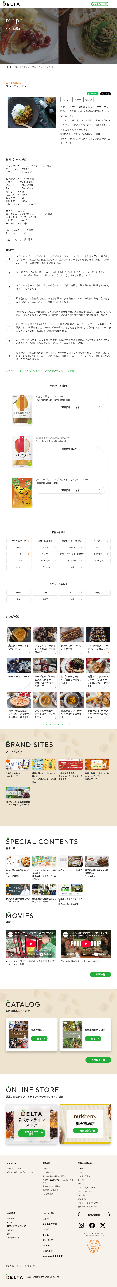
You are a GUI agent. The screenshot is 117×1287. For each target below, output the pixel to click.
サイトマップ (29, 1266)
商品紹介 (47, 1163)
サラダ (19, 593)
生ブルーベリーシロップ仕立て (72, 554)
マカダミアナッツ (19, 541)
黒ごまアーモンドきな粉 (71, 541)
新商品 (45, 1168)
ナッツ (19, 554)
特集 (16, 67)
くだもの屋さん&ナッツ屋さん (54, 1176)
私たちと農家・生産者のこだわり (20, 1172)
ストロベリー (98, 561)
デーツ (45, 547)
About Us (11, 1163)
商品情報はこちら (70, 407)
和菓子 (98, 593)
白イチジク (98, 554)
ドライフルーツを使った (32, 371)
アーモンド (98, 541)
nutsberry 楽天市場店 (53, 1256)
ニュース (47, 1218)
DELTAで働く (49, 1213)
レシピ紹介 (25, 67)
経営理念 (10, 1218)
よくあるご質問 (50, 1224)
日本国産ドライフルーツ (87, 1207)
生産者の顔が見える (50, 1190)
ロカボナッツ (48, 1172)
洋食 (45, 593)
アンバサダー (49, 1240)
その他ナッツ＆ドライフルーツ (90, 1203)
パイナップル (45, 561)
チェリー (19, 567)
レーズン (98, 547)
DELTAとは (11, 1222)
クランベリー (45, 554)
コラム (46, 1235)
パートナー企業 (13, 1238)
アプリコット (45, 567)
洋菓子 (45, 599)
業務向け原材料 (85, 1163)
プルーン (71, 547)
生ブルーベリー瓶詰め (51, 1186)
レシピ (46, 1229)
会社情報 (11, 1213)
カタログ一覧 (98, 1059)
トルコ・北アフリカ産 (86, 1188)
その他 (50, 371)
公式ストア (48, 1251)
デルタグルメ (48, 1194)
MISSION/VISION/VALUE (16, 1226)
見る (39, 1038)
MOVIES (47, 1245)
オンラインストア (100, 4)
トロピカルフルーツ (86, 1191)
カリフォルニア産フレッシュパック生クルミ (58, 1181)
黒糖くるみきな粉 (45, 541)
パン (71, 593)
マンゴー (60, 371)
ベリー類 (81, 1195)
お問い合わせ (94, 1214)
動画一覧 (100, 974)
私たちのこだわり (14, 1168)
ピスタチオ (71, 561)
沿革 (9, 1234)
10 (70, 724)
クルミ (19, 547)
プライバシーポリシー (14, 1266)
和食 (19, 599)
